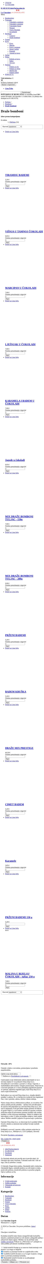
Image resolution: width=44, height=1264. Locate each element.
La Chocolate (9, 5)
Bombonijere (9, 1196)
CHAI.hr (8, 3)
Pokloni (7, 1211)
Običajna (12, 122)
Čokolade (8, 1198)
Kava (7, 1206)
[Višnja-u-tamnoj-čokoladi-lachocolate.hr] (24, 227)
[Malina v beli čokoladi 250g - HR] (24, 969)
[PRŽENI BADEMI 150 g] (24, 913)
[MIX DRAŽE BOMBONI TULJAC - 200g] (24, 571)
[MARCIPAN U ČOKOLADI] (24, 283)
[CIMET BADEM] (24, 800)
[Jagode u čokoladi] (24, 455)
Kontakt (8, 1187)
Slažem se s (7, 1076)
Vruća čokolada (10, 1204)
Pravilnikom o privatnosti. (20, 1076)
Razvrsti (5, 126)
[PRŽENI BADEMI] (24, 631)
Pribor (7, 1209)
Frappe (7, 1202)
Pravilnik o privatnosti (15, 1135)
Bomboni (8, 1200)
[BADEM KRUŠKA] (24, 687)
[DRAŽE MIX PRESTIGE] (24, 743)
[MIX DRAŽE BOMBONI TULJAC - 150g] (24, 512)
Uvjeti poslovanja (11, 1181)
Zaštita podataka (10, 1183)
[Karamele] (24, 856)
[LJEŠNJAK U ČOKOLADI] (24, 340)
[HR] (24, 396)
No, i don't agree (14, 1139)
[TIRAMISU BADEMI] (24, 170)
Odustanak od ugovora (13, 1185)
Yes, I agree (5, 1139)
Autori (33, 1226)
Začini (7, 1208)
